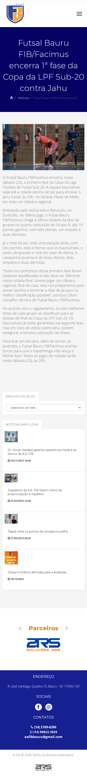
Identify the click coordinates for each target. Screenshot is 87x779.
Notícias (23, 98)
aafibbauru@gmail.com (43, 737)
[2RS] (43, 644)
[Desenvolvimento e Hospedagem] (43, 767)
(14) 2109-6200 (44, 727)
